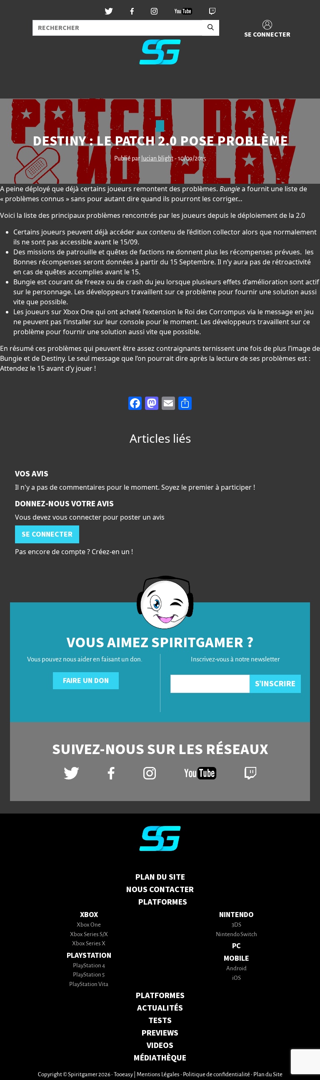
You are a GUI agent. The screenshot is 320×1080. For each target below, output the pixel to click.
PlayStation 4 (89, 966)
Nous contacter (160, 889)
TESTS (160, 1020)
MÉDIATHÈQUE (160, 1058)
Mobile (236, 958)
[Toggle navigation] (17, 84)
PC (236, 946)
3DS (236, 925)
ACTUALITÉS (160, 1008)
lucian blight (157, 158)
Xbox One (89, 925)
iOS (236, 978)
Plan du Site (160, 877)
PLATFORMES (160, 995)
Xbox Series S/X (89, 935)
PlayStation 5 (89, 975)
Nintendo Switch (236, 935)
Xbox (89, 915)
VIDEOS (160, 1045)
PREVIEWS (160, 1033)
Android (236, 969)
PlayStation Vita (88, 984)
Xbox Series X (88, 944)
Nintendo (236, 915)
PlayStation (89, 955)
